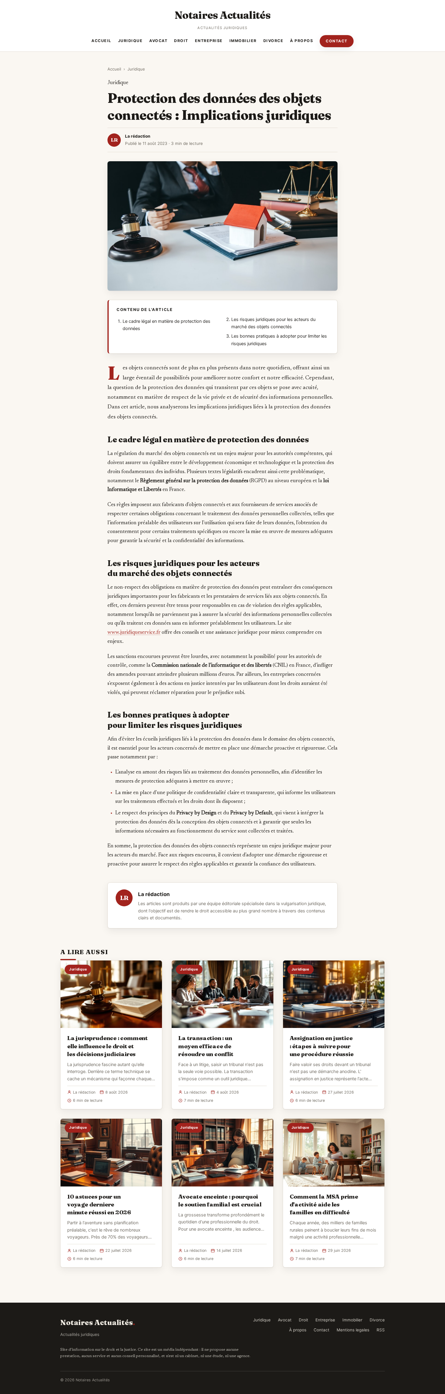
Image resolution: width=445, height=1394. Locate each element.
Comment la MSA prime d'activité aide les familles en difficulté (324, 1204)
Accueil (101, 40)
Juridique (130, 40)
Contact (337, 41)
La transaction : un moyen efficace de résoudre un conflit (205, 1045)
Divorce (273, 40)
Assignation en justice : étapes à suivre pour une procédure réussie (322, 1045)
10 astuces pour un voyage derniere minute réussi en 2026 (99, 1204)
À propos (301, 40)
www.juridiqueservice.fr (133, 632)
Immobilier (243, 40)
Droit (181, 40)
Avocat (158, 40)
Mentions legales (353, 1329)
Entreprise (209, 40)
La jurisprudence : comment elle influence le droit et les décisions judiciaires (107, 1045)
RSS (381, 1329)
